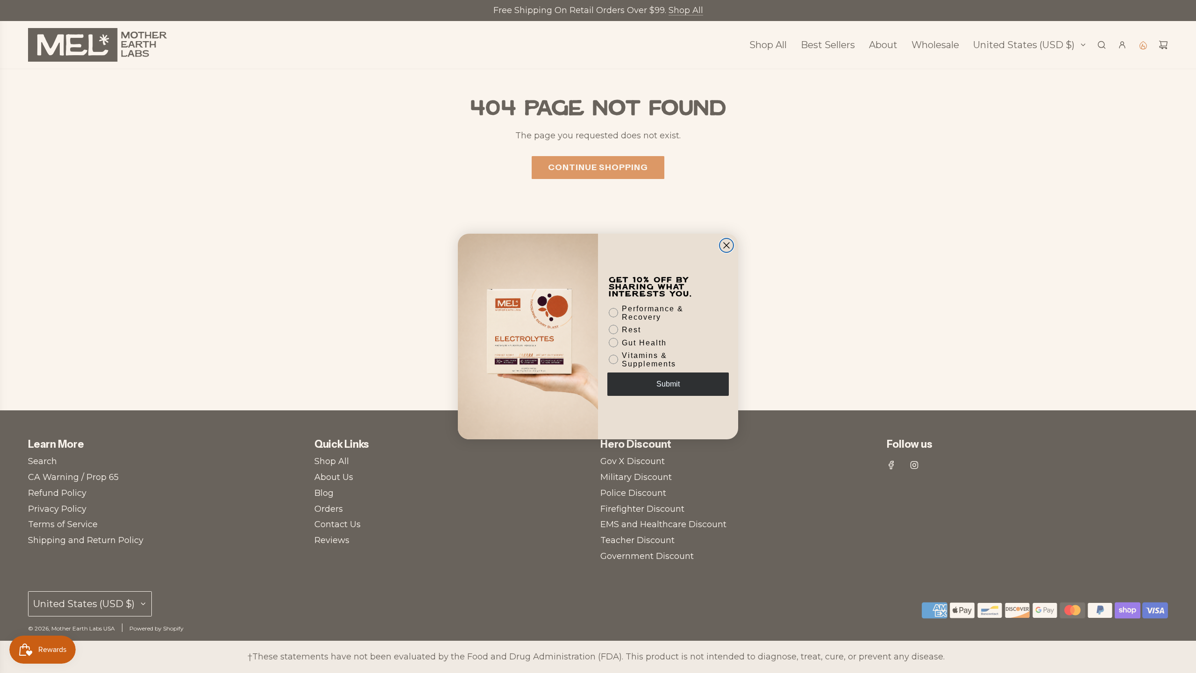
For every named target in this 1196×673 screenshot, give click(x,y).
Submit (668, 384)
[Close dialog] (726, 245)
